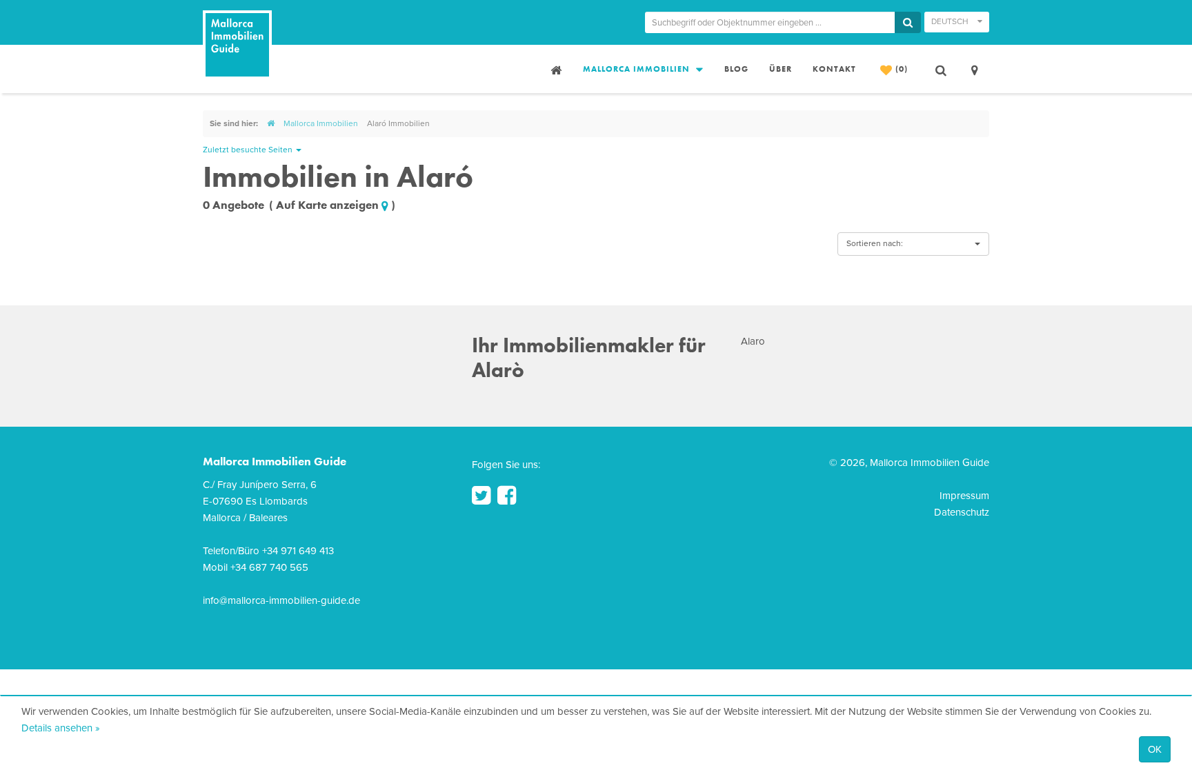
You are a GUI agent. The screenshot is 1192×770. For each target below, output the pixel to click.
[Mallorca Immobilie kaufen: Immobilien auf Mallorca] (555, 69)
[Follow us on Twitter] (481, 495)
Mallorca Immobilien (638, 68)
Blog (736, 68)
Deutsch (951, 21)
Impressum (964, 495)
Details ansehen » (60, 728)
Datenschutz (961, 512)
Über (780, 68)
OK (1155, 749)
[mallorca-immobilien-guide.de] (271, 123)
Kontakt (834, 68)
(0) (900, 68)
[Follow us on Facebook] (506, 495)
